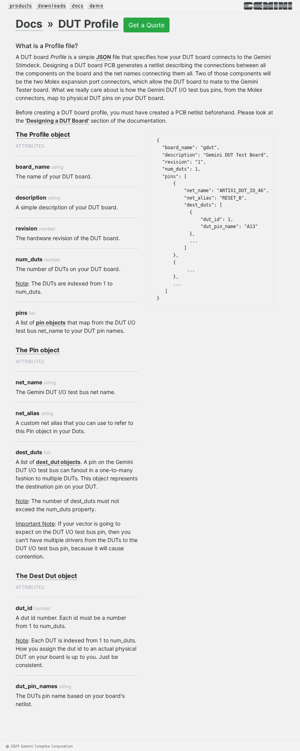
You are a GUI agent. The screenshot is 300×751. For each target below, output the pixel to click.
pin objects (51, 322)
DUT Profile (88, 23)
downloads (52, 5)
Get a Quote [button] (146, 25)
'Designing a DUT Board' (57, 120)
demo (96, 5)
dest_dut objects (58, 461)
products (21, 5)
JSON (103, 57)
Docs (29, 23)
